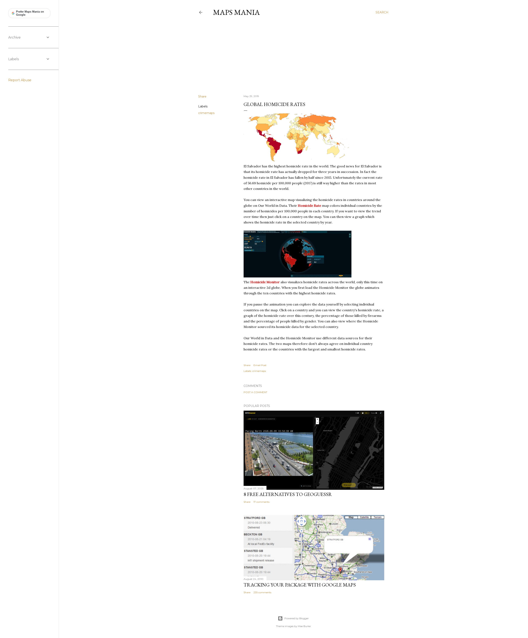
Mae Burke (304, 626)
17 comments (261, 501)
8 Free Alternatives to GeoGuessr (288, 494)
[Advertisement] (293, 55)
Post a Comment (255, 392)
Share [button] (202, 96)
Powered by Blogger (296, 618)
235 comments (262, 592)
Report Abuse (19, 80)
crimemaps (206, 113)
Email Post (259, 365)
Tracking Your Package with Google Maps (300, 585)
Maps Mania (236, 12)
